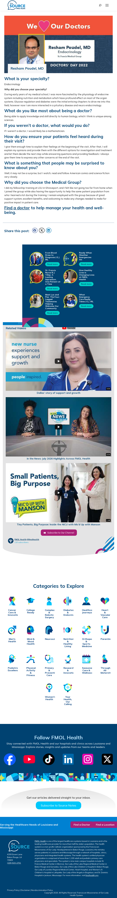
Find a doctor (17, 207)
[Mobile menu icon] (107, 5)
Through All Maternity (105, 670)
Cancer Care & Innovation (12, 612)
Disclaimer (25, 890)
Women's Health (49, 698)
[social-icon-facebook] (10, 759)
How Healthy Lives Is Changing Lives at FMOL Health (86, 275)
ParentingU (105, 639)
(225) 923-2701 (14, 863)
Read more (52, 264)
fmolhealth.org (92, 875)
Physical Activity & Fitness (30, 671)
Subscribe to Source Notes (58, 805)
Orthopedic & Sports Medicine (86, 643)
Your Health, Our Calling (68, 700)
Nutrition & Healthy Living (67, 643)
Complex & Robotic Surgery (49, 614)
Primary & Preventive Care (49, 671)
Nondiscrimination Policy (42, 890)
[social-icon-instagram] (87, 759)
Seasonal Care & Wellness (86, 670)
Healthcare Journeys (86, 611)
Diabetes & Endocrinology (67, 612)
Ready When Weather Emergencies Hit (85, 256)
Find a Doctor (82, 824)
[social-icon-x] (107, 759)
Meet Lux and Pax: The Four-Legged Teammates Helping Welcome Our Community (52, 301)
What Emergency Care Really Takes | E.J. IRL (86, 298)
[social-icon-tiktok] (49, 759)
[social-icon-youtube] (29, 759)
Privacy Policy (13, 890)
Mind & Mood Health (31, 641)
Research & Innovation (67, 670)
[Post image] (36, 259)
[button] (35, 230)
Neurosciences (49, 639)
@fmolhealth (33, 539)
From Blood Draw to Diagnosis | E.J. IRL (52, 256)
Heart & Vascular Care (105, 614)
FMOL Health (20, 539)
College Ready (31, 611)
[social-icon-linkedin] (68, 759)
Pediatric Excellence (12, 669)
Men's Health (12, 640)
